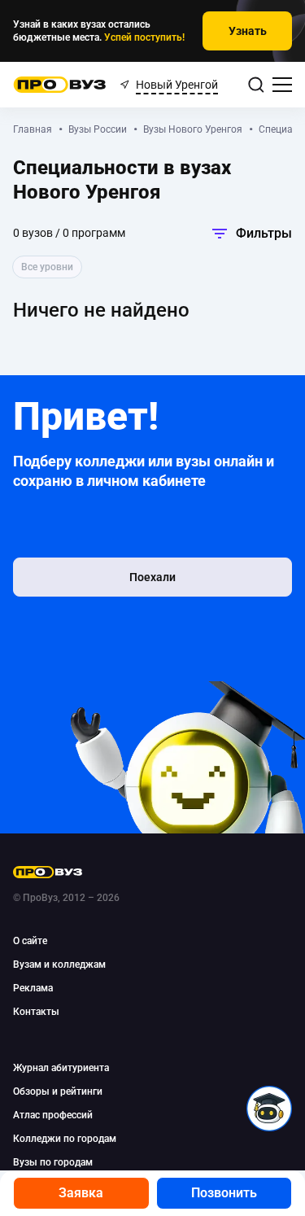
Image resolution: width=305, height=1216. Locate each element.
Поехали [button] (152, 577)
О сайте (30, 941)
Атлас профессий (53, 1115)
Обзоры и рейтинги (57, 1091)
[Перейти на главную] (60, 85)
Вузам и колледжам (59, 964)
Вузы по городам (53, 1162)
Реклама (33, 988)
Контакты (36, 1011)
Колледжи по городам (64, 1138)
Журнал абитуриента (61, 1068)
